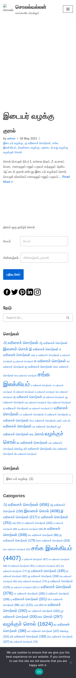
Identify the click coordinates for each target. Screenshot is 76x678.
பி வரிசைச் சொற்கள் (56, 414)
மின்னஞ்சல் (11, 257)
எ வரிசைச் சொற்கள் (47, 355)
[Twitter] (14, 292)
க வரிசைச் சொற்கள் (50, 361)
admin (11, 138)
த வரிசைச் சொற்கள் (28, 397)
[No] (71, 662)
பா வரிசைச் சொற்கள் (31, 414)
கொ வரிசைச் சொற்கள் (53, 540)
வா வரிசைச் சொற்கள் (43, 631)
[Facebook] (7, 292)
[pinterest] (22, 292)
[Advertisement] (38, 58)
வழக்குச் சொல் (12, 152)
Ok (39, 671)
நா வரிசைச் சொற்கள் (39, 408)
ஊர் (33, 355)
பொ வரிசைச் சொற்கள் (43, 420)
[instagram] (37, 292)
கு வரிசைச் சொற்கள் (38, 143)
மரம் (59, 420)
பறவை (45, 147)
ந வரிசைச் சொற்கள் (15, 408)
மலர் (64, 420)
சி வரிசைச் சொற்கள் (23, 391)
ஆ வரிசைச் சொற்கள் (53, 343)
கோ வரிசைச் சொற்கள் (25, 375)
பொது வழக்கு (59, 147)
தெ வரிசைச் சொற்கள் (35, 402)
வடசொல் (37, 434)
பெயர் (11, 241)
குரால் (9, 131)
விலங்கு (18, 448)
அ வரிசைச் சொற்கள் (20, 342)
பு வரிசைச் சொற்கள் (28, 599)
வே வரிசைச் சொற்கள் (25, 453)
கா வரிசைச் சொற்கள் (43, 535)
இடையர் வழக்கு (13, 143)
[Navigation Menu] (68, 9)
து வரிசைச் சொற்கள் (43, 576)
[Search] (68, 317)
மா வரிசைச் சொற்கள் (44, 426)
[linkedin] (30, 292)
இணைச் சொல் (15, 349)
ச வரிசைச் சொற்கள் (41, 385)
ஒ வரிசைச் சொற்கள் (23, 361)
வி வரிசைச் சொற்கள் (38, 448)
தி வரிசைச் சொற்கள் (53, 397)
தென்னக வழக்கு (28, 147)
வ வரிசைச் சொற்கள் (32, 442)
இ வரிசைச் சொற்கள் (43, 349)
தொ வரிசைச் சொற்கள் (59, 402)
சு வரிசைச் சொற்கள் (45, 392)
